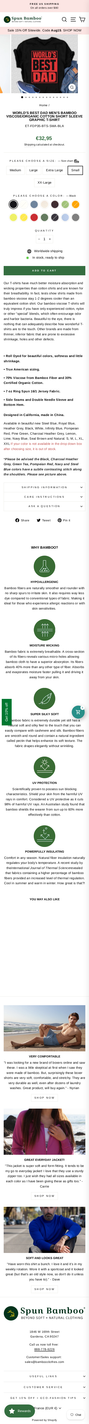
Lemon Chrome (23, 217)
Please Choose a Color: (44, 195)
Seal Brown (55, 204)
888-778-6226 (44, 1349)
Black (13, 204)
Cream (23, 204)
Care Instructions (44, 496)
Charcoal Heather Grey (75, 217)
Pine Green (44, 217)
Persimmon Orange (75, 204)
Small (75, 170)
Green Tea (65, 204)
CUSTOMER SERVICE (43, 1387)
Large (33, 170)
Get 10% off (6, 712)
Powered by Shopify (44, 1420)
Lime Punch (13, 217)
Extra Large (54, 170)
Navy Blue (55, 217)
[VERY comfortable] (44, 1028)
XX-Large (45, 182)
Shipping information (45, 487)
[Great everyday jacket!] (44, 1132)
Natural (44, 204)
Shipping (29, 144)
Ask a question (44, 506)
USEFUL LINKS (43, 1376)
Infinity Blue (65, 217)
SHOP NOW (72, 30)
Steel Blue (34, 204)
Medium (15, 170)
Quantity (44, 230)
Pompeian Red (34, 217)
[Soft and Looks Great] (44, 1230)
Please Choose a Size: (41, 160)
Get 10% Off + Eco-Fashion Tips (43, 1397)
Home (43, 105)
